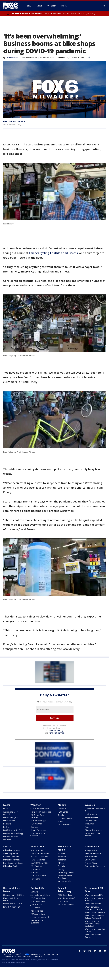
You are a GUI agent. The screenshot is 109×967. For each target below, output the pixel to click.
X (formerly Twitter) (66, 872)
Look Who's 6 (91, 814)
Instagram (62, 859)
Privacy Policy (57, 730)
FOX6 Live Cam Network (37, 816)
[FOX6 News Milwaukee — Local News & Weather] (12, 6)
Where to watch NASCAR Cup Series (93, 908)
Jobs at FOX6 (36, 904)
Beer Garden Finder (93, 853)
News (6, 804)
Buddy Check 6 (91, 859)
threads (95, 951)
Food (87, 827)
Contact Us (37, 888)
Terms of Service (56, 733)
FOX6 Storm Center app (40, 812)
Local (5, 808)
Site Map (7, 839)
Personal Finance (65, 818)
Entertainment (9, 820)
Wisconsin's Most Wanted (10, 813)
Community (92, 846)
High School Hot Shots (13, 863)
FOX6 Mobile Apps (38, 898)
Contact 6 (62, 808)
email (105, 951)
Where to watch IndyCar (95, 912)
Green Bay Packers (11, 853)
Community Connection (95, 866)
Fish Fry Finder (91, 856)
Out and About (91, 820)
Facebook (62, 856)
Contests (34, 892)
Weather (35, 804)
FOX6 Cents (63, 812)
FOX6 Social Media (64, 848)
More (63, 5)
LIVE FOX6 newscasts (39, 853)
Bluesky (61, 869)
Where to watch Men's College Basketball (94, 916)
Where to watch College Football (95, 899)
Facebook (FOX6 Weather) (65, 876)
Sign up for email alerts (40, 895)
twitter (84, 951)
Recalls (61, 815)
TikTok (61, 863)
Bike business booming (14, 121)
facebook (79, 951)
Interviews (89, 823)
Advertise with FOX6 (66, 898)
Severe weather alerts (39, 808)
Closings (34, 827)
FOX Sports (35, 869)
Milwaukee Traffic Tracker (92, 834)
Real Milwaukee (91, 817)
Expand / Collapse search (104, 6)
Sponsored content (66, 904)
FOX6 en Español (10, 836)
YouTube (61, 853)
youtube (100, 951)
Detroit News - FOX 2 (12, 903)
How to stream (36, 850)
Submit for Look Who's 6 (95, 809)
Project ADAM (91, 863)
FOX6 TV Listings (37, 859)
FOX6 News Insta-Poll (12, 830)
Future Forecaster (38, 830)
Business (61, 821)
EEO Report (35, 907)
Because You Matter (47, 58)
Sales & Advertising (64, 889)
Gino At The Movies (93, 830)
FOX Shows (35, 879)
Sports (7, 846)
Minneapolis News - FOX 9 (11, 899)
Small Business (64, 824)
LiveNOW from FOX (38, 863)
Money (62, 804)
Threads (61, 866)
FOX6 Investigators (11, 817)
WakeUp (90, 804)
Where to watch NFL (94, 895)
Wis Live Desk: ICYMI (39, 856)
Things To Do (91, 850)
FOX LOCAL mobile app (13, 833)
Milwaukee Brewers (11, 850)
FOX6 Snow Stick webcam (37, 834)
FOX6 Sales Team (65, 895)
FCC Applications (37, 914)
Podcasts (7, 823)
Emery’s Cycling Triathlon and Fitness (53, 253)
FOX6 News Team (38, 901)
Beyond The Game (11, 856)
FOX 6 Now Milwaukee (29, 58)
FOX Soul (34, 872)
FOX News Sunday (38, 875)
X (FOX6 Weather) (65, 881)
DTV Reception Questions (36, 921)
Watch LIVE (37, 846)
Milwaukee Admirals (11, 859)
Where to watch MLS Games (94, 935)
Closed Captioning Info (40, 917)
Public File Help (36, 911)
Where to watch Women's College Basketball (92, 923)
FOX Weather (36, 823)
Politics (6, 827)
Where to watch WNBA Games (95, 930)
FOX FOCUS (63, 901)
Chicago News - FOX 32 (13, 895)
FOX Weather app (38, 820)
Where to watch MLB (94, 903)
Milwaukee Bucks (10, 866)
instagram (89, 951)
